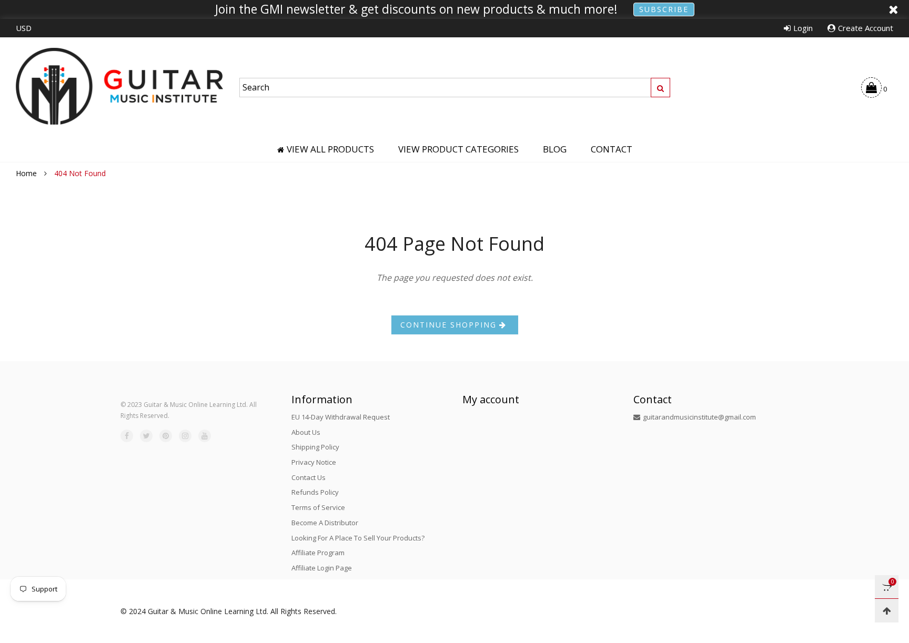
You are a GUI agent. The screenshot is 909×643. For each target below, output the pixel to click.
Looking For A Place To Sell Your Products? (358, 538)
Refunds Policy (315, 492)
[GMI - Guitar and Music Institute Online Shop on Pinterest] (165, 436)
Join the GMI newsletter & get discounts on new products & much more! (416, 9)
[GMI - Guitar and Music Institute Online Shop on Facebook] (126, 436)
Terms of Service (318, 507)
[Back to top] (886, 610)
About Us (305, 432)
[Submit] (660, 87)
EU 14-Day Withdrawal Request (340, 417)
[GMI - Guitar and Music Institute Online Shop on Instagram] (185, 436)
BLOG (555, 149)
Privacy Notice (313, 462)
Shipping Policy (315, 447)
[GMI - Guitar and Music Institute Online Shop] (120, 86)
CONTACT (611, 149)
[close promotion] (893, 9)
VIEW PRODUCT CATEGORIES (458, 149)
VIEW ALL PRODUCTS (330, 149)
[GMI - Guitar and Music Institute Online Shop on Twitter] (146, 436)
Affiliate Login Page (321, 568)
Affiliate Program (318, 552)
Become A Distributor (324, 522)
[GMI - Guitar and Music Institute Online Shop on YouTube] (204, 436)
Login (803, 28)
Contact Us (308, 477)
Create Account (865, 28)
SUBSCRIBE (664, 9)
